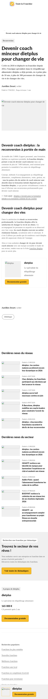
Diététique (8, 317)
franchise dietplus (36, 248)
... (4, 30)
